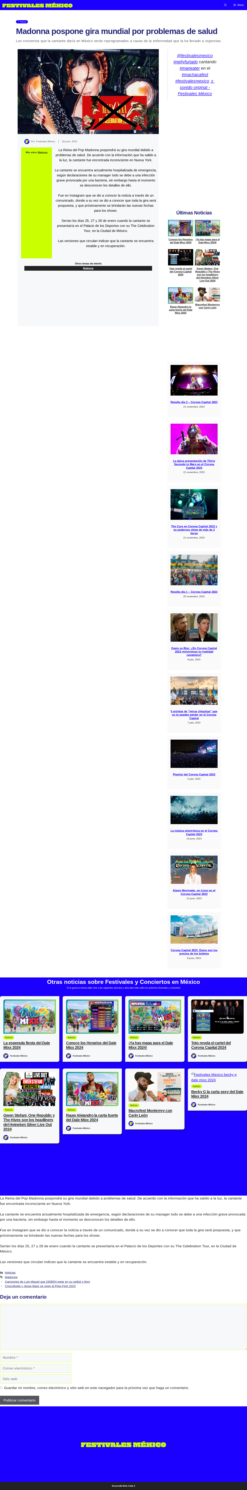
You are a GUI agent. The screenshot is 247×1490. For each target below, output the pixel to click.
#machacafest (195, 74)
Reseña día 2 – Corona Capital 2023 (194, 402)
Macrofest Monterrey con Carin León (207, 306)
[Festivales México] (37, 5)
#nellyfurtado (185, 61)
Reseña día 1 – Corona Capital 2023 (194, 592)
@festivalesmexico (195, 55)
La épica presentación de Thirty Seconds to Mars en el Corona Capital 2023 (194, 464)
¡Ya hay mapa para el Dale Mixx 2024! (207, 241)
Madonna (42, 152)
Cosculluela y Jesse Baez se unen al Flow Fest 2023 (40, 1286)
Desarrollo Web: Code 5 (123, 1486)
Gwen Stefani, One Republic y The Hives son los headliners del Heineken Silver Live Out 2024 (207, 274)
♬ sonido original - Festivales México (196, 87)
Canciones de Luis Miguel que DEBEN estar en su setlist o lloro (47, 1281)
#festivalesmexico (192, 81)
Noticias (10, 1272)
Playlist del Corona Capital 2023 (194, 774)
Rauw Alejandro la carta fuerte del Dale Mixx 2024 (180, 309)
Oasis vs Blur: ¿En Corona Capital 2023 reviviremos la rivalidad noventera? (194, 652)
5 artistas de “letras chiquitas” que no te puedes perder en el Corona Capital (194, 715)
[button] (225, 5)
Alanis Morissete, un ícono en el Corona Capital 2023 (194, 892)
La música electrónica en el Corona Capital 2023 (194, 832)
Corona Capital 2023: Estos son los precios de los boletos (194, 952)
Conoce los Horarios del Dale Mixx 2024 (181, 241)
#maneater (190, 68)
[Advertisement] (36, 207)
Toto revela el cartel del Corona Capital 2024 (180, 271)
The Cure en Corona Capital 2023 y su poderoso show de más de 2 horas (194, 530)
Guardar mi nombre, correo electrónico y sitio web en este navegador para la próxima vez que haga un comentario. (96, 1388)
